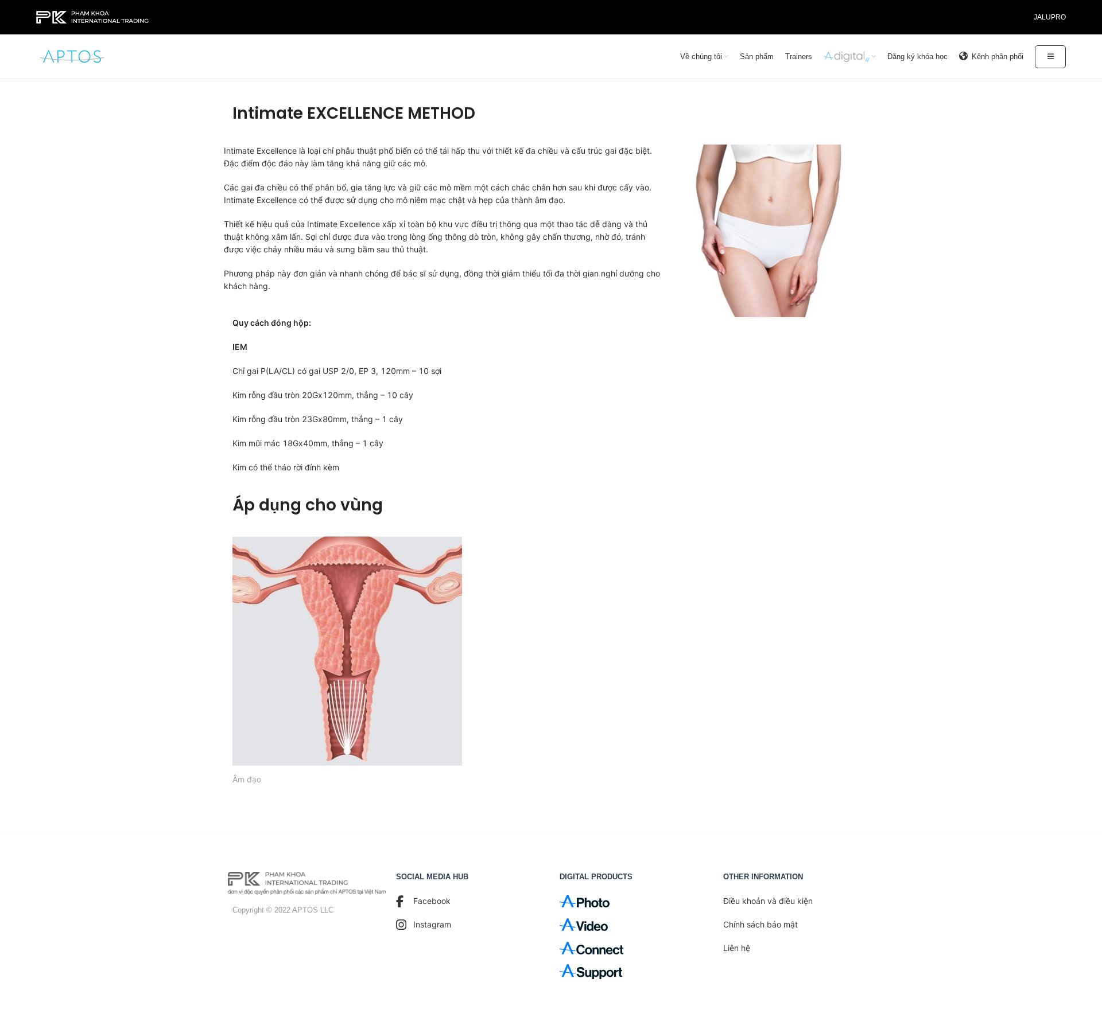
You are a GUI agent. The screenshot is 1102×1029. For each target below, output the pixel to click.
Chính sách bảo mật (760, 924)
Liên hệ (736, 948)
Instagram (432, 924)
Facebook (432, 901)
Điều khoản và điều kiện (768, 901)
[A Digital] (850, 56)
